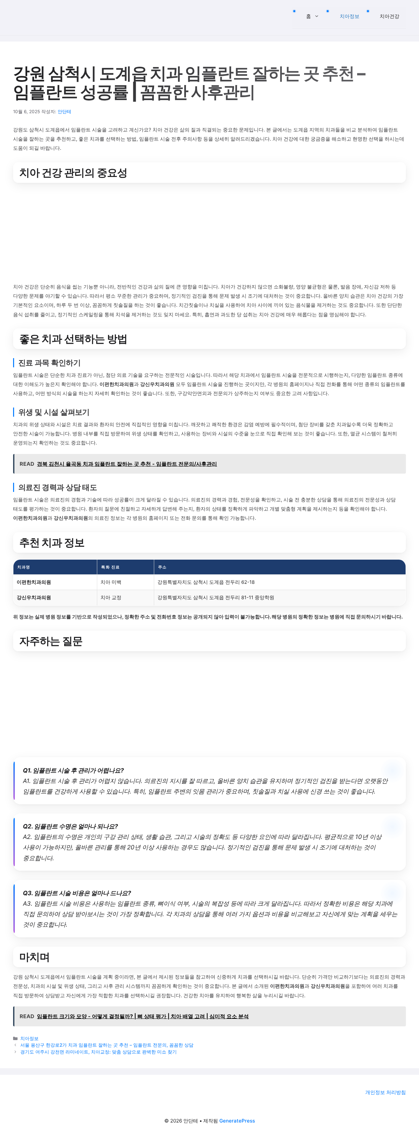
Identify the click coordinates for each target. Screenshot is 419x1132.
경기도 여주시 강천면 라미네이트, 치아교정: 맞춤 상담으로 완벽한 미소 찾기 (98, 1051)
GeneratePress (237, 1121)
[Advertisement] (209, 234)
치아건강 (389, 16)
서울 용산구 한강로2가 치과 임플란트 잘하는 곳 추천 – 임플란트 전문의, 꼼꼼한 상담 (106, 1045)
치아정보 (349, 16)
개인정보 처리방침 (385, 1092)
